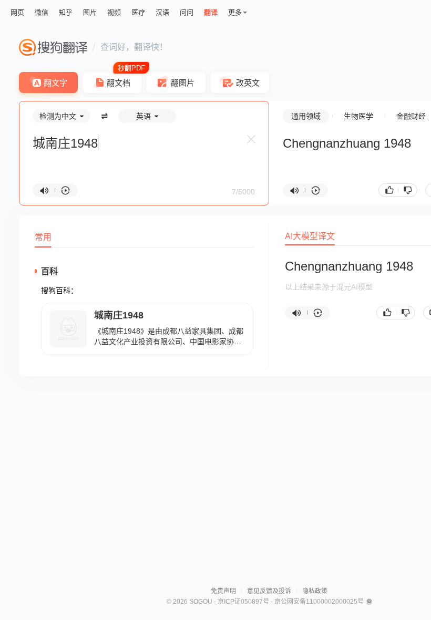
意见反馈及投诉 (269, 591)
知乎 (66, 12)
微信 (41, 12)
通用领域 (306, 116)
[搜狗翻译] (53, 47)
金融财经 (411, 116)
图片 (90, 12)
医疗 (138, 12)
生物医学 (358, 116)
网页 (17, 12)
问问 (186, 12)
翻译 (211, 12)
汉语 (162, 12)
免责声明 (223, 591)
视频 (114, 12)
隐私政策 (314, 591)
